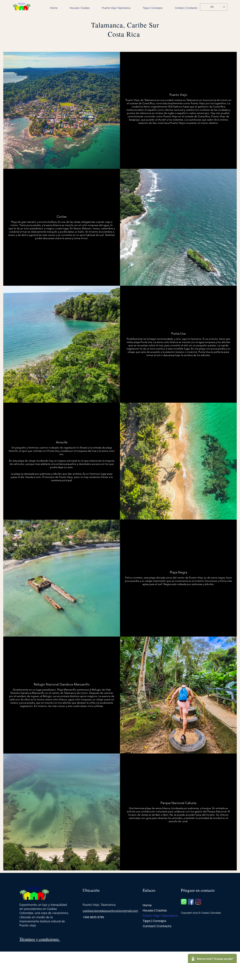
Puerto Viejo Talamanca (154, 916)
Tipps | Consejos (154, 921)
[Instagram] (198, 902)
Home (147, 905)
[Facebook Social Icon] (191, 902)
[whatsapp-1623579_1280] (184, 902)
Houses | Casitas (154, 910)
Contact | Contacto (154, 926)
